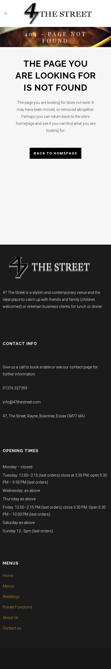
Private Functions (17, 607)
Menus (8, 586)
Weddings (11, 596)
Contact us (12, 628)
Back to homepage (55, 153)
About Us (10, 617)
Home (8, 575)
